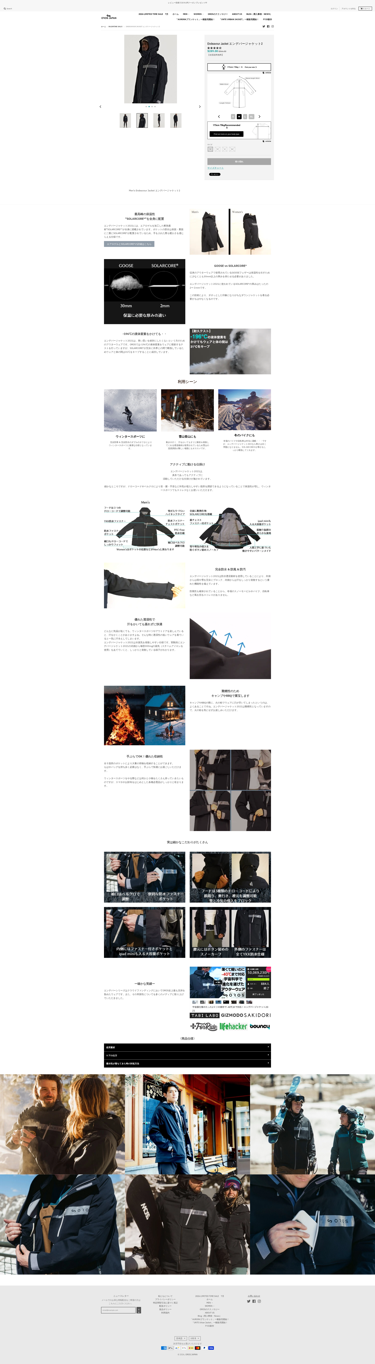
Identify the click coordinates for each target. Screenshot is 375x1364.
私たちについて (165, 1296)
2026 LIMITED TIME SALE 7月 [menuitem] (153, 14)
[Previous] (101, 106)
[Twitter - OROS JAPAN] (263, 26)
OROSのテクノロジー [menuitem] (218, 14)
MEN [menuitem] (185, 14)
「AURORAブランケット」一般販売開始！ (209, 1319)
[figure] (219, 116)
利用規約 (165, 1312)
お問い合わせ (254, 1296)
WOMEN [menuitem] (198, 14)
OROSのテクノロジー (210, 1309)
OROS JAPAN (191, 1354)
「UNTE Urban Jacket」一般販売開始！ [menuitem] (239, 19)
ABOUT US (209, 1312)
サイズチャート (215, 167)
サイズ (209, 145)
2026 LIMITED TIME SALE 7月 (209, 1296)
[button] (214, 47)
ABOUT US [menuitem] (237, 14)
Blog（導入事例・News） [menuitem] (259, 14)
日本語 (179, 1338)
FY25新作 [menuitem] (267, 19)
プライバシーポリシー (165, 1299)
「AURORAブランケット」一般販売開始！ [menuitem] (195, 19)
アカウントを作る (349, 8)
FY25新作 (209, 1326)
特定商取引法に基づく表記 (165, 1302)
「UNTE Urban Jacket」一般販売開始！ (210, 1322)
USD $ (193, 1338)
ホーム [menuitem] (176, 14)
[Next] (200, 106)
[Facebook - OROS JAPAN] (268, 26)
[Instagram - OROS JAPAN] (272, 26)
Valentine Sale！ (115, 27)
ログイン (334, 8)
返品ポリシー (165, 1309)
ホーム (103, 27)
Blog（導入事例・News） (209, 1316)
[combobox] (239, 116)
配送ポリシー (165, 1306)
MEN (209, 1302)
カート (366, 8)
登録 (139, 1311)
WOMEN (208, 1306)
